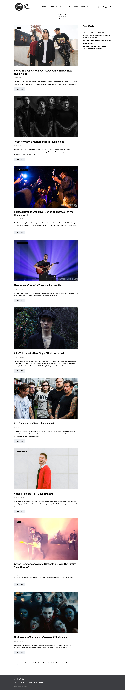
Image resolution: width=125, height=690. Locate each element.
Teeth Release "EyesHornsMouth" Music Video (39, 141)
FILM (68, 7)
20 (53, 662)
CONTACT (23, 682)
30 (56, 662)
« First (24, 662)
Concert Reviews (22, 169)
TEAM (30, 682)
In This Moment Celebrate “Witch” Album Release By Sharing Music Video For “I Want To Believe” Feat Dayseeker (96, 35)
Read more (20, 89)
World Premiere (22, 451)
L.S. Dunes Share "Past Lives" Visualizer (36, 423)
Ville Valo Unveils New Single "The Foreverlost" (39, 353)
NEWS (18, 28)
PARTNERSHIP (38, 682)
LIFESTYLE (53, 7)
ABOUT (16, 682)
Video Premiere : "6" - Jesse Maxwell (34, 493)
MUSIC (44, 7)
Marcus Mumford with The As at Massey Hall (38, 285)
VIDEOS (75, 7)
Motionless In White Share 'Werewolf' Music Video (41, 637)
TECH (62, 7)
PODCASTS (84, 7)
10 (51, 662)
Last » (67, 662)
